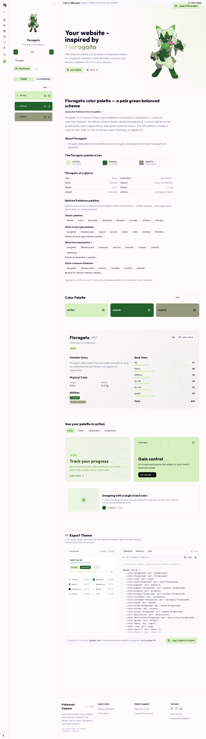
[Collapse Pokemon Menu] (54, 3)
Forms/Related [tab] (43, 79)
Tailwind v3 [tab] (140, 551)
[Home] (4, 20)
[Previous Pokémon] (15, 52)
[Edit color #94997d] (49, 117)
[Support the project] (4, 61)
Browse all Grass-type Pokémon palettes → (85, 236)
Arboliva (146, 232)
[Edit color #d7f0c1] (49, 95)
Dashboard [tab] (94, 430)
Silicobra (147, 220)
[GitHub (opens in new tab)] (176, 708)
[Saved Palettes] (4, 36)
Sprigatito (71, 232)
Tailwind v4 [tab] (127, 551)
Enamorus (103, 247)
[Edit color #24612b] (49, 106)
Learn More (187, 337)
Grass (114, 178)
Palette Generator (106, 709)
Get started (145, 474)
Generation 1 (166, 178)
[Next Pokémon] (51, 52)
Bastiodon (93, 220)
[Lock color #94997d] (45, 117)
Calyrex (102, 232)
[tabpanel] (33, 103)
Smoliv (125, 232)
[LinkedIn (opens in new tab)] (181, 708)
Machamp (107, 220)
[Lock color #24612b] (45, 106)
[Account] (4, 48)
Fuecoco (117, 247)
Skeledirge (72, 252)
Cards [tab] (70, 430)
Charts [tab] (81, 430)
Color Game (103, 713)
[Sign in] (3, 735)
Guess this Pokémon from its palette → (84, 111)
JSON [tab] (150, 551)
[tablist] (33, 78)
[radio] (103, 551)
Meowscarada (87, 232)
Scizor (81, 220)
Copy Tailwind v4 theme (183, 640)
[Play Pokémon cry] (173, 337)
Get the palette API (148, 640)
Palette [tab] (23, 79)
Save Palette (75, 70)
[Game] (4, 25)
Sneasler (155, 247)
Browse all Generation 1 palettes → (81, 257)
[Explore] (4, 31)
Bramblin (159, 232)
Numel (70, 220)
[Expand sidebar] (4, 12)
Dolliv (135, 232)
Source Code (176, 714)
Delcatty (159, 220)
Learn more (75, 475)
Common (113, 182)
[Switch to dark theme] (4, 54)
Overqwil (129, 247)
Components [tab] (110, 430)
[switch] (35, 68)
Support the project (143, 713)
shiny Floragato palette (109, 280)
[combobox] (33, 60)
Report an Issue (141, 709)
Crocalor (142, 247)
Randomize (24, 68)
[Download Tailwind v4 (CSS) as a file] (195, 557)
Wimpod (120, 220)
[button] (34, 95)
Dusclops (133, 220)
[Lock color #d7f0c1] (45, 95)
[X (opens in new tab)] (172, 708)
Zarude (113, 232)
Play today (196, 2)
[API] (4, 42)
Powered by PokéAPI (180, 718)
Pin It (92, 70)
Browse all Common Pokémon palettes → (84, 272)
